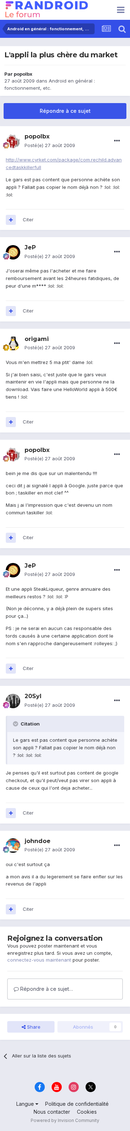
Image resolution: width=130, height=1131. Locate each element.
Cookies (87, 1112)
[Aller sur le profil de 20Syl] (13, 701)
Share (33, 1027)
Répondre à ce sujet (65, 111)
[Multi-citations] (11, 220)
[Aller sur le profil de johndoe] (13, 845)
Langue (25, 1104)
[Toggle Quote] (16, 724)
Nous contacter (52, 1112)
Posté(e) (50, 145)
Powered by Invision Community (65, 1120)
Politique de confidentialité (77, 1104)
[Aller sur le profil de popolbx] (13, 141)
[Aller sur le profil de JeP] (13, 252)
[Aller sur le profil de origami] (13, 343)
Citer (28, 219)
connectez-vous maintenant (39, 960)
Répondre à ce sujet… (46, 989)
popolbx (23, 74)
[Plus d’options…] (117, 141)
